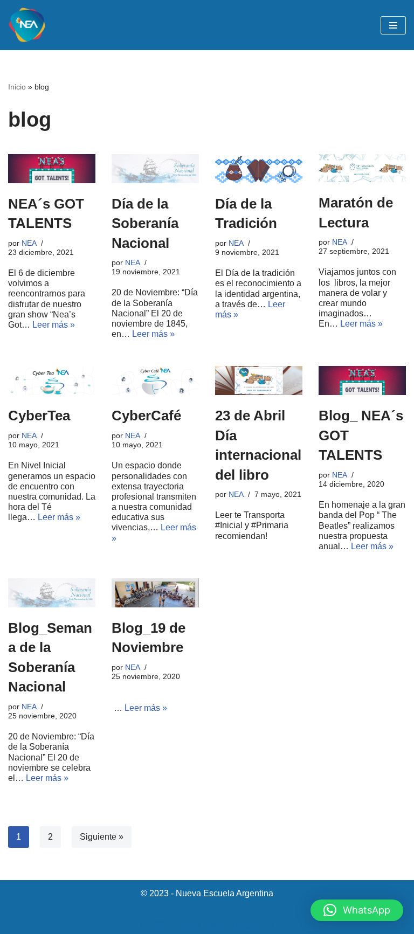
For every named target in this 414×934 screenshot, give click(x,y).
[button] (356, 910)
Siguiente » (101, 836)
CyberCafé (146, 415)
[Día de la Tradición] (258, 168)
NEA (29, 243)
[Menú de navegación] (393, 25)
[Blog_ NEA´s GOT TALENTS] (362, 380)
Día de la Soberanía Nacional (145, 223)
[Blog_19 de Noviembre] (155, 592)
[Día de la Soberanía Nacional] (155, 168)
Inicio (17, 86)
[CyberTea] (51, 380)
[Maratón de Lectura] (362, 168)
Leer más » (53, 324)
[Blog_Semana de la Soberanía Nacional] (51, 592)
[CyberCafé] (155, 380)
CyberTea (39, 415)
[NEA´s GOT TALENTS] (51, 168)
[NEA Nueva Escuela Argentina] (27, 25)
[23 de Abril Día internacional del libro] (258, 380)
